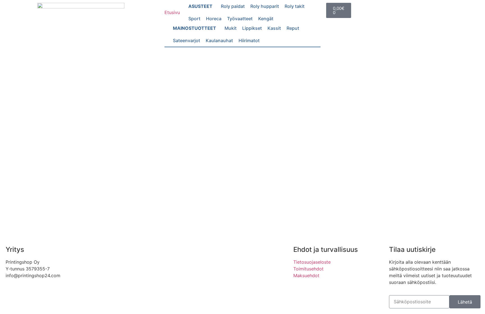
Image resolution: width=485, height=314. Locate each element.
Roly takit (295, 6)
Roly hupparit (264, 6)
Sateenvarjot (186, 40)
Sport (194, 18)
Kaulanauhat (219, 40)
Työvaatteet (240, 18)
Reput (293, 28)
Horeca (213, 18)
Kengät (265, 18)
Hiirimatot (249, 40)
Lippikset (252, 28)
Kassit (274, 28)
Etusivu (172, 12)
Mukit (231, 28)
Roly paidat (233, 6)
